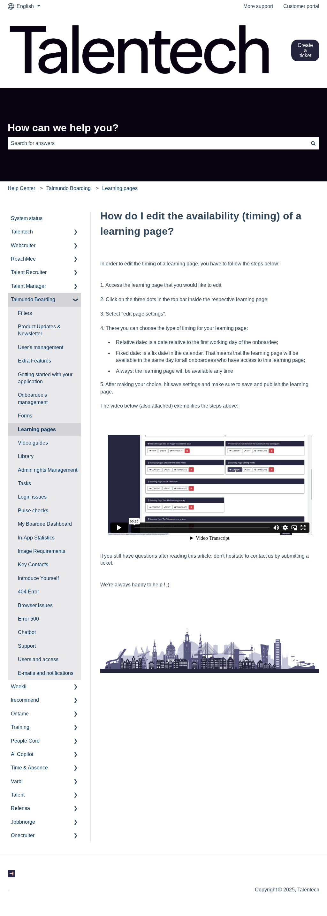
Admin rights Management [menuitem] (47, 470)
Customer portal (301, 6)
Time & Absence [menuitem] (29, 767)
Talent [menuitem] (18, 795)
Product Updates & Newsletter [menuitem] (39, 330)
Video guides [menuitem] (33, 443)
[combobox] (157, 143)
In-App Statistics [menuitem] (36, 537)
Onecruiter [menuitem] (22, 835)
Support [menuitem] (27, 646)
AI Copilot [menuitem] (22, 754)
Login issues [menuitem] (32, 497)
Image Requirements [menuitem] (41, 551)
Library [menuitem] (26, 456)
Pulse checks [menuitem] (33, 510)
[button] (76, 232)
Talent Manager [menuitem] (28, 286)
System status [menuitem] (26, 218)
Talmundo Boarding (68, 188)
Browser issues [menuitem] (35, 605)
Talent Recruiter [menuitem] (29, 272)
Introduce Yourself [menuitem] (38, 578)
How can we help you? (63, 128)
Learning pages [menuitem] (37, 429)
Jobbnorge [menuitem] (23, 822)
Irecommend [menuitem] (25, 700)
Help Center (21, 188)
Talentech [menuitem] (22, 231)
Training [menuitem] (20, 727)
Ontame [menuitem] (20, 713)
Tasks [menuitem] (24, 483)
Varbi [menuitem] (17, 781)
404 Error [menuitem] (28, 591)
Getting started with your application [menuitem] (45, 378)
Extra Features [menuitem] (34, 360)
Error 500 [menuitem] (28, 619)
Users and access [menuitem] (38, 659)
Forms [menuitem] (25, 415)
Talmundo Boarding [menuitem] (33, 299)
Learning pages (120, 188)
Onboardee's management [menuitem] (33, 398)
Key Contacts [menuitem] (33, 564)
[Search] (313, 143)
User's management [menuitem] (40, 347)
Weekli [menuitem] (19, 686)
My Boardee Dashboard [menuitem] (45, 524)
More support (258, 6)
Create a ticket (305, 50)
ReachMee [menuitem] (23, 259)
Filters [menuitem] (25, 313)
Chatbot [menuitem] (27, 632)
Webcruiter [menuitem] (23, 245)
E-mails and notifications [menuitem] (45, 673)
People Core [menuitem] (25, 741)
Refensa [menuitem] (20, 808)
